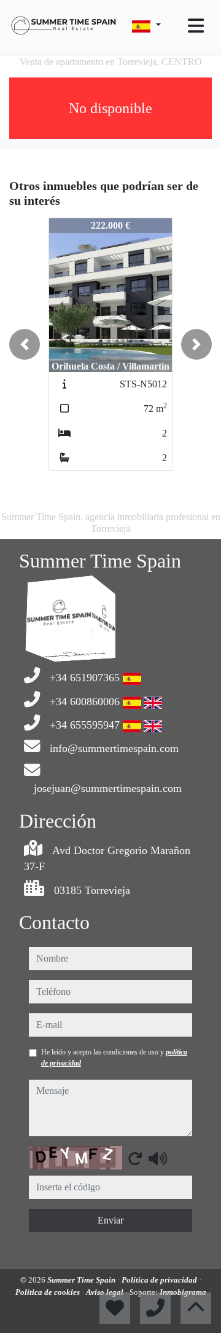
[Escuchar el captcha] (158, 1158)
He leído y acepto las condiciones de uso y (114, 1057)
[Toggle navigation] (195, 26)
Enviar (110, 1220)
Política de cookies (48, 1292)
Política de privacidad (160, 1279)
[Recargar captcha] (135, 1158)
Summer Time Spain (82, 1279)
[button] (24, 344)
